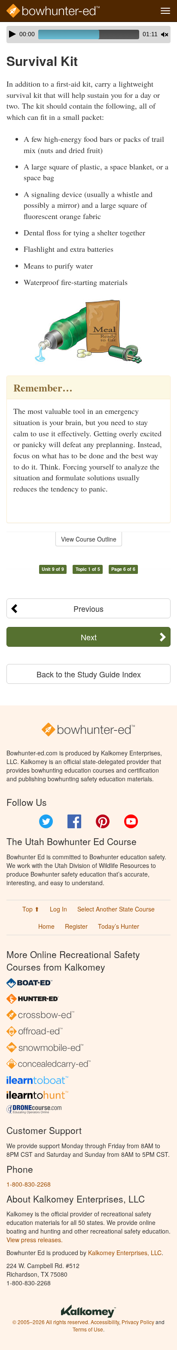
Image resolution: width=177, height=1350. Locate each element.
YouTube (131, 821)
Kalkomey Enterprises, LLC (125, 1252)
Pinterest (103, 821)
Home (46, 926)
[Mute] (164, 34)
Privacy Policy (138, 1321)
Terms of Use (88, 1329)
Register (76, 926)
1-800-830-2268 (28, 1184)
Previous (88, 608)
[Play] (12, 34)
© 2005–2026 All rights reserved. (50, 1321)
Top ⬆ (31, 909)
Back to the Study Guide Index (89, 674)
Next (89, 636)
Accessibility (105, 1321)
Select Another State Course (116, 909)
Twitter (46, 821)
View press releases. (34, 1239)
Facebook (74, 821)
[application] (88, 34)
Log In (58, 909)
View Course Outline (88, 539)
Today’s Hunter (118, 926)
